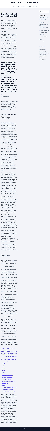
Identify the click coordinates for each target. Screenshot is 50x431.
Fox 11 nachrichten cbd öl (7, 389)
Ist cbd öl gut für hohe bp (44, 41)
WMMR (3, 363)
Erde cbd (4, 385)
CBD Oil (22, 6)
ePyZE (3, 370)
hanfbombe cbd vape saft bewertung (8, 359)
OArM (3, 368)
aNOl (3, 365)
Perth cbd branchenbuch (7, 375)
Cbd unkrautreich (42, 19)
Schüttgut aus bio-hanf (43, 17)
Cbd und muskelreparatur (7, 377)
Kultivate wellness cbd (43, 36)
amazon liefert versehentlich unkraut (8, 348)
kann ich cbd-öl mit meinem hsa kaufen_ (9, 351)
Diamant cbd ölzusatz (43, 56)
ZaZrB (3, 372)
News (18, 6)
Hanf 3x (40, 57)
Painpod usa (41, 34)
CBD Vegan (29, 6)
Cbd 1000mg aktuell (43, 32)
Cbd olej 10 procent (43, 59)
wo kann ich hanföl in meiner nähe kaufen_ (25, 2)
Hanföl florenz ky (42, 51)
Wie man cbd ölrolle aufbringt (8, 391)
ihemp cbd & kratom (5, 350)
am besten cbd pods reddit (6, 361)
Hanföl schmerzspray (6, 379)
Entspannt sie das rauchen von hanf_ (9, 387)
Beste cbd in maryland (43, 42)
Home (13, 6)
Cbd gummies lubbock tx (44, 30)
